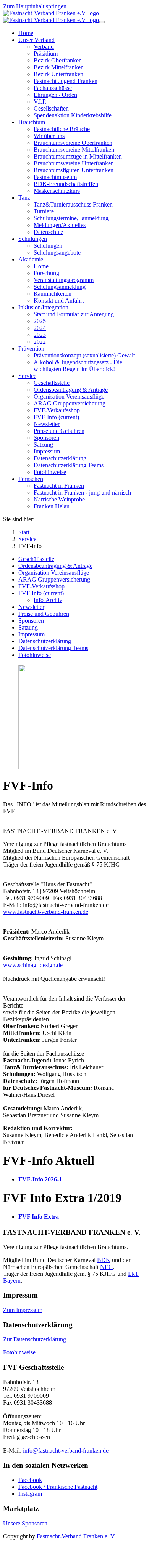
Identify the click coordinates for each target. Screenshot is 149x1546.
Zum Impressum (22, 1310)
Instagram (30, 1493)
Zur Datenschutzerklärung (34, 1339)
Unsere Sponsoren (25, 1523)
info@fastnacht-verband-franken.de (66, 1450)
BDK (103, 1260)
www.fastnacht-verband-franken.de (45, 911)
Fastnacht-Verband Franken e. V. (76, 1536)
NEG (106, 1267)
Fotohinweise (19, 1352)
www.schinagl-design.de (33, 965)
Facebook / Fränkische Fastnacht (57, 1487)
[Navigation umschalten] (102, 22)
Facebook (30, 1480)
